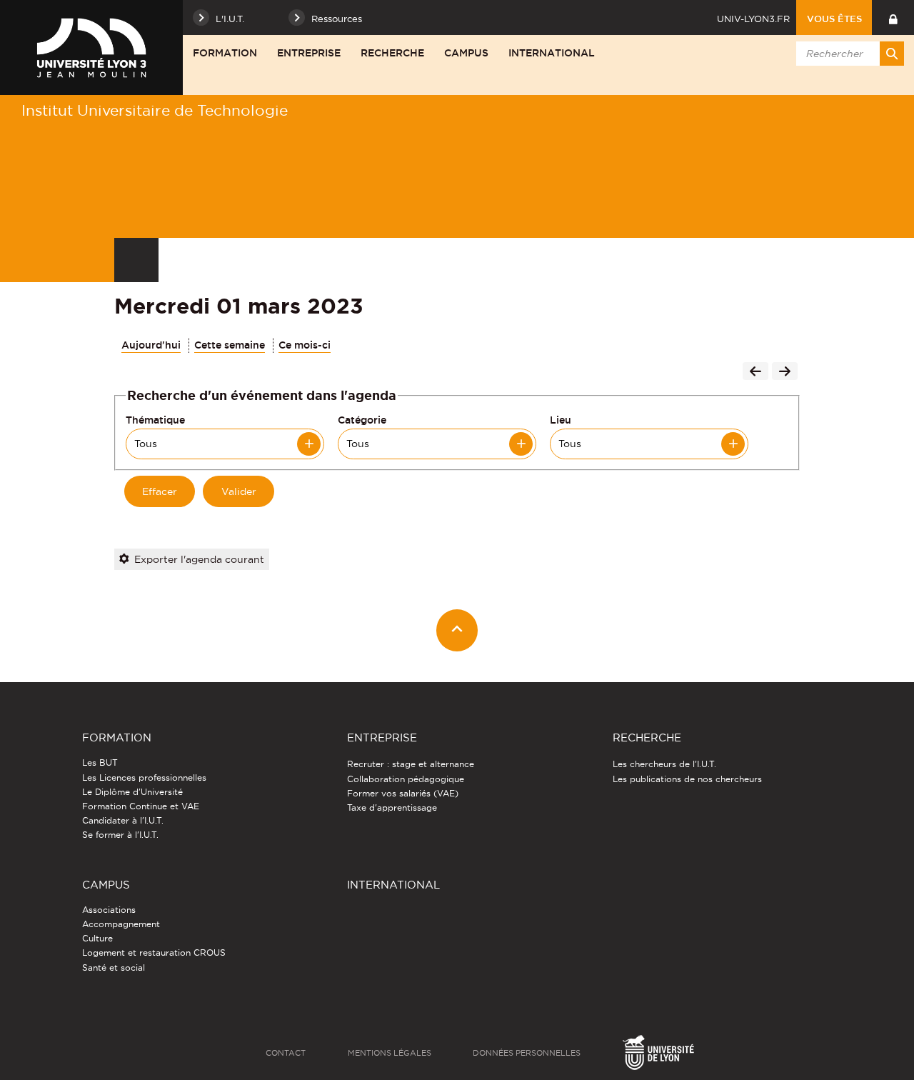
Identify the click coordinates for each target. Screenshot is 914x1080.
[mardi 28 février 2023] (755, 373)
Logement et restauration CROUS (154, 952)
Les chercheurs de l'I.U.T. (664, 764)
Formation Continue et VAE (140, 806)
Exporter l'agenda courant (199, 559)
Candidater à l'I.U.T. (123, 820)
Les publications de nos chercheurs (687, 779)
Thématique (155, 420)
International (551, 53)
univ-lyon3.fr (753, 19)
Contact (286, 1053)
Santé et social (113, 967)
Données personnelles (527, 1053)
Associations (109, 909)
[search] (847, 53)
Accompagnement (121, 924)
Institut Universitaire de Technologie (154, 110)
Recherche (392, 53)
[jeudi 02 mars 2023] (785, 373)
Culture (97, 938)
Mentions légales (389, 1053)
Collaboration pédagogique (405, 779)
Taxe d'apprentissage (392, 807)
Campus (466, 53)
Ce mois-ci (304, 345)
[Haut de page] (457, 630)
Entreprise (309, 53)
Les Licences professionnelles (144, 777)
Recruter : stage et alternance (410, 764)
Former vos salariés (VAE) (402, 793)
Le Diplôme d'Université (132, 791)
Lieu (560, 420)
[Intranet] (893, 17)
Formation (225, 53)
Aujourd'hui (151, 345)
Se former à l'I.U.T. (120, 834)
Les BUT (100, 762)
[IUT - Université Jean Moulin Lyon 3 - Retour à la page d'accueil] (91, 47)
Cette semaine (229, 345)
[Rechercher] (892, 53)
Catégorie (362, 420)
